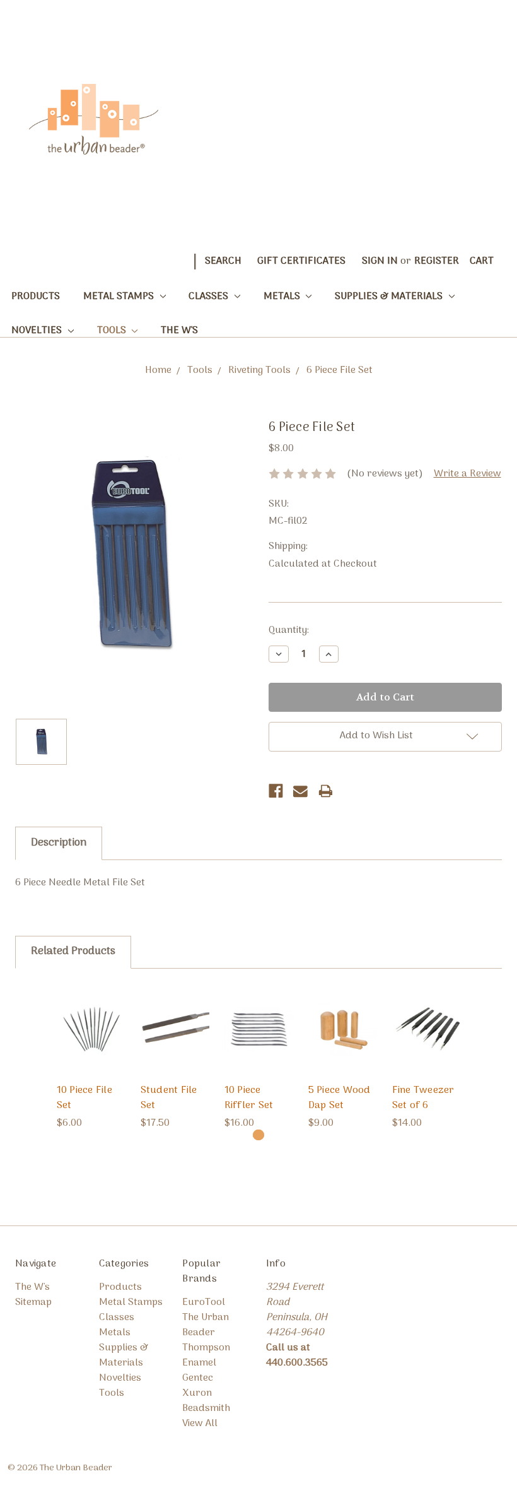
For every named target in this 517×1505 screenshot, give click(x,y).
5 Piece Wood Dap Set (339, 1098)
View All (200, 1423)
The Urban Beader (205, 1325)
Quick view (91, 1011)
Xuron (197, 1393)
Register (436, 261)
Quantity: (289, 630)
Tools (113, 330)
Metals (283, 296)
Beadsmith (206, 1408)
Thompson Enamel (206, 1355)
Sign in (380, 261)
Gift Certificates (301, 261)
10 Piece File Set (84, 1098)
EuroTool (203, 1302)
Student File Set (169, 1098)
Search (223, 261)
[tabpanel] (91, 1057)
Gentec (197, 1378)
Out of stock (342, 1046)
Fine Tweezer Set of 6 (423, 1098)
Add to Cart (91, 1046)
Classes (210, 296)
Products (35, 296)
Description (58, 843)
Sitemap (33, 1302)
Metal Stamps (119, 296)
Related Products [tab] (73, 951)
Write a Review (467, 474)
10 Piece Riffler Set (249, 1098)
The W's (179, 330)
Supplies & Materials (390, 296)
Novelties (37, 330)
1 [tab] (258, 1135)
